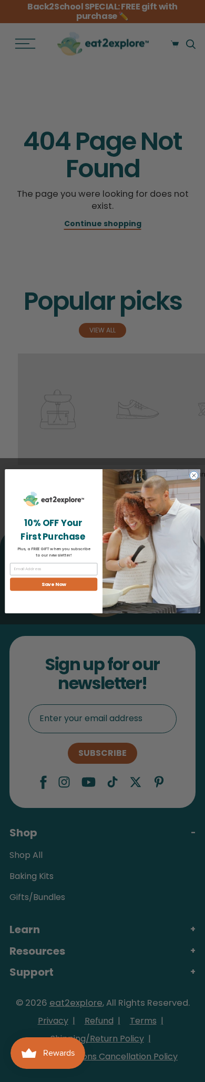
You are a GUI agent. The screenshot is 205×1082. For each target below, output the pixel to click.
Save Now (54, 584)
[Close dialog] (194, 475)
